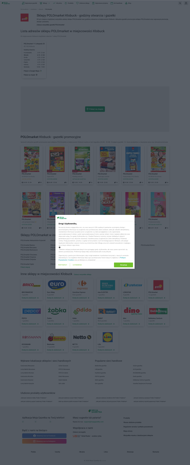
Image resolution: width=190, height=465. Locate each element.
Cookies (71, 260)
